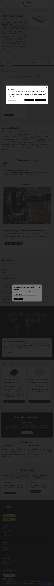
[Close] (46, 87)
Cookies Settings (12, 100)
